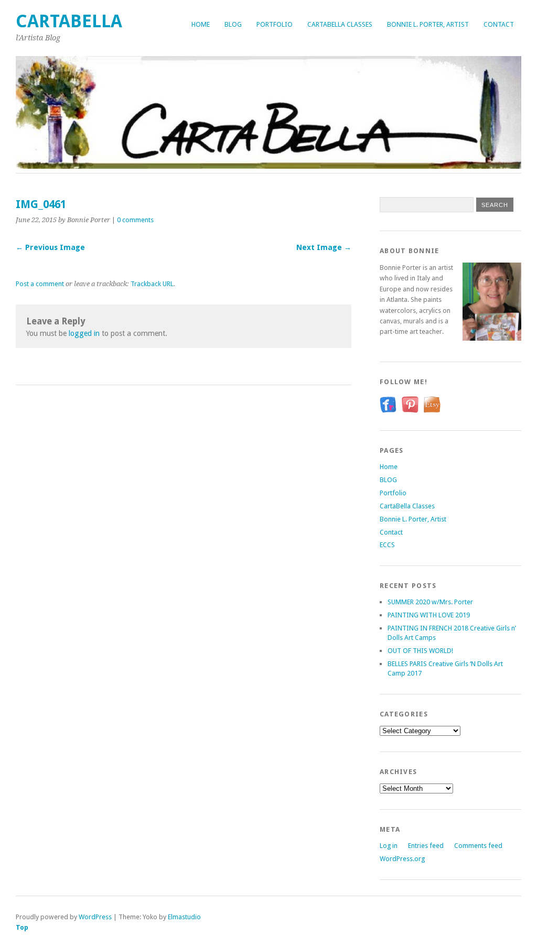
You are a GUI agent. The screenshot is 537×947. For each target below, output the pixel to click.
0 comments (135, 220)
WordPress (95, 917)
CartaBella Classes (339, 24)
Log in (389, 846)
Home (200, 24)
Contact (499, 24)
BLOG (233, 24)
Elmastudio (184, 917)
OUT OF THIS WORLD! (420, 651)
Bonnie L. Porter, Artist (428, 24)
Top (22, 927)
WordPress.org (402, 859)
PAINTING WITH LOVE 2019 (429, 615)
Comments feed (478, 846)
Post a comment (40, 284)
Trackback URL (152, 284)
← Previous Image (50, 247)
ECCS (387, 545)
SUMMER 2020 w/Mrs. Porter (430, 602)
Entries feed (426, 846)
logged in (84, 333)
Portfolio (274, 24)
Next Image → (323, 247)
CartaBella (69, 21)
